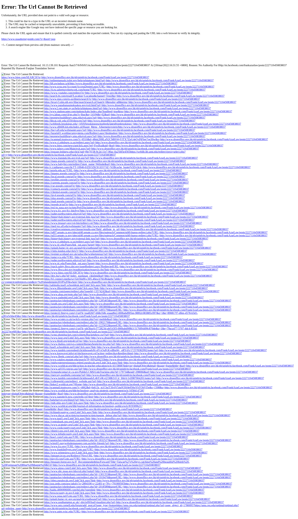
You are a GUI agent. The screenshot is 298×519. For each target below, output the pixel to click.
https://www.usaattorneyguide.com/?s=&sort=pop (28, 39)
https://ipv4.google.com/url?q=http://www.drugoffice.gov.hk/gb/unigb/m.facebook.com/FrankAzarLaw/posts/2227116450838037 (114, 195)
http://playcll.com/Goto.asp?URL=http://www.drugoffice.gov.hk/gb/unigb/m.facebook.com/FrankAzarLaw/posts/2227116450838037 (117, 458)
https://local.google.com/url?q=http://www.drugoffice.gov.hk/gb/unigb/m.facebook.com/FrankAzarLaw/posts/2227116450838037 (114, 176)
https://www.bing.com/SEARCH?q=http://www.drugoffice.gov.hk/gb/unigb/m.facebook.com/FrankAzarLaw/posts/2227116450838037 (75, 77)
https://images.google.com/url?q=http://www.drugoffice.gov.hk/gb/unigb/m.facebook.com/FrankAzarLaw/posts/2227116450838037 (116, 173)
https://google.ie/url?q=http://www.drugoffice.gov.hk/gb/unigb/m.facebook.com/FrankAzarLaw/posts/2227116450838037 (110, 204)
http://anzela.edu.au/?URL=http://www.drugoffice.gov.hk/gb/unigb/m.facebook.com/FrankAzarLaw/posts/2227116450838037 (113, 170)
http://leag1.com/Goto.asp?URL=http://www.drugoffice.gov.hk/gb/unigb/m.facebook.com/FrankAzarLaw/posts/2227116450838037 (116, 437)
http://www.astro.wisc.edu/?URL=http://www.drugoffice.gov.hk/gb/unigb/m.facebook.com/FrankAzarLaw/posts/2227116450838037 (116, 511)
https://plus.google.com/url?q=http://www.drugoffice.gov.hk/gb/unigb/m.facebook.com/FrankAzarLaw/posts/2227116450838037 (114, 198)
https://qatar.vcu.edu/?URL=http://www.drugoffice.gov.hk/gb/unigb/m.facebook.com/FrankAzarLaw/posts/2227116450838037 (113, 257)
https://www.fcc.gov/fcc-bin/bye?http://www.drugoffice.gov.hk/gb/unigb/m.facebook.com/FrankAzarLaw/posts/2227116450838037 (116, 210)
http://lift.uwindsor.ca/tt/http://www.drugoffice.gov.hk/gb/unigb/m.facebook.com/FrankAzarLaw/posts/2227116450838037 (110, 83)
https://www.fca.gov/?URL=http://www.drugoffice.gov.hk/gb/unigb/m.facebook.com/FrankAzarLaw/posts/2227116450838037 (113, 446)
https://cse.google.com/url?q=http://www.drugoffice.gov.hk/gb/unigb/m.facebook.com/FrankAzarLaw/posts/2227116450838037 (114, 185)
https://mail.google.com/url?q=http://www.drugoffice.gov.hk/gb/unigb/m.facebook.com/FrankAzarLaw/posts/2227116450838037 (114, 201)
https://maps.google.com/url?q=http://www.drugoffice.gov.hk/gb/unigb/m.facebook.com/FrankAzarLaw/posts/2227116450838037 (115, 161)
